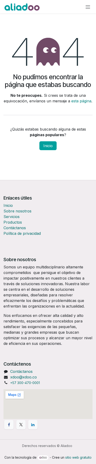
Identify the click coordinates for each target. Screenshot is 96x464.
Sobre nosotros (17, 211)
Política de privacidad (22, 233)
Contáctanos (14, 227)
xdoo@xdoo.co (23, 377)
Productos (12, 222)
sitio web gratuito (78, 457)
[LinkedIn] (33, 424)
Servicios (11, 216)
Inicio (48, 145)
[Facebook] (9, 424)
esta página (81, 101)
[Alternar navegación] (88, 7)
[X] (21, 424)
